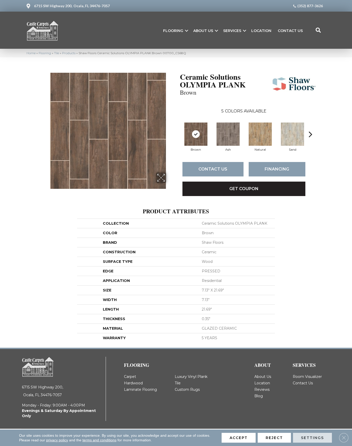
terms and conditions (99, 440)
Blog (258, 396)
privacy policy (57, 440)
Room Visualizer (307, 376)
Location (261, 30)
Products (69, 53)
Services (232, 30)
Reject (274, 437)
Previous (177, 126)
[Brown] (196, 134)
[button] (186, 30)
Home (31, 53)
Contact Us (290, 30)
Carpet (130, 376)
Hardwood (133, 383)
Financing (277, 169)
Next (310, 126)
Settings (312, 437)
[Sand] (292, 134)
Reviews (262, 389)
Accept (239, 437)
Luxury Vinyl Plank (191, 376)
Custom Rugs (187, 389)
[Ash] (228, 134)
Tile (56, 53)
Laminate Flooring (140, 389)
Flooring (173, 30)
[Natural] (260, 134)
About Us (203, 30)
